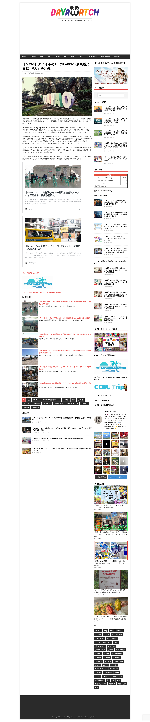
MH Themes (94, 717)
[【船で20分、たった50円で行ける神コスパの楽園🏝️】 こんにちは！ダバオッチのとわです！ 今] (106, 435)
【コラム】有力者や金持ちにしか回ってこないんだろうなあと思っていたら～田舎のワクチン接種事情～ (115, 250)
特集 (41, 57)
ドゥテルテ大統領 (118, 661)
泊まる (73, 57)
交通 (120, 676)
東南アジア (112, 684)
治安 (119, 684)
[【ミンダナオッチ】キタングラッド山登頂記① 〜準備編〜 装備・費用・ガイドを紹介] (98, 135)
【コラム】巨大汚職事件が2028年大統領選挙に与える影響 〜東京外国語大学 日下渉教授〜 (115, 214)
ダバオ (116, 642)
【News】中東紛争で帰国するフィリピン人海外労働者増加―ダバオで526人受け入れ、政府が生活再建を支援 (62, 429)
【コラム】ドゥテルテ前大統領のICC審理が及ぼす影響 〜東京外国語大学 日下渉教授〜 (115, 202)
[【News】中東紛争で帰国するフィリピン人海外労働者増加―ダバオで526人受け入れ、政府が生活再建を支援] (26, 432)
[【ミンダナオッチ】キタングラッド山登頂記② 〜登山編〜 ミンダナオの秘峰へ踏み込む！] (98, 123)
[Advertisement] (75, 39)
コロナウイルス (99, 638)
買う (81, 57)
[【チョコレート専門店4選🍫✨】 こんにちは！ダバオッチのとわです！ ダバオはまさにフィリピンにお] (98, 444)
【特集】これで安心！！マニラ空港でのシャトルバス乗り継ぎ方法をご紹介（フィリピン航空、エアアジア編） (115, 146)
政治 (118, 680)
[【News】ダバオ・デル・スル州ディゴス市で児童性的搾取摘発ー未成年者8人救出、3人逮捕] (26, 422)
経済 (124, 684)
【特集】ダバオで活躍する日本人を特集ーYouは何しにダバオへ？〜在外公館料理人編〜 (115, 306)
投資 (113, 680)
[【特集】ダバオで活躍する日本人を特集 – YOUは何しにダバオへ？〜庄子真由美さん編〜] (98, 284)
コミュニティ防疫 (117, 635)
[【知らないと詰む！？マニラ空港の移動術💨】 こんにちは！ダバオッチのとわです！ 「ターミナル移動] (106, 452)
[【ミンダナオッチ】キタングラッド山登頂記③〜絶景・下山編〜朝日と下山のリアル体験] (98, 111)
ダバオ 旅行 (116, 657)
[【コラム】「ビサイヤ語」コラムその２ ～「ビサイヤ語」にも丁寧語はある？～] (98, 228)
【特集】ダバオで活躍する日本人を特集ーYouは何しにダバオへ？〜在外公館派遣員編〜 (115, 270)
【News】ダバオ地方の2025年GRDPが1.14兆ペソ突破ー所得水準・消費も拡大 (57, 438)
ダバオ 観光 (111, 646)
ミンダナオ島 (108, 672)
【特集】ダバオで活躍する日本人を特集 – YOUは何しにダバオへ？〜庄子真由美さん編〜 (115, 282)
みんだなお (37, 404)
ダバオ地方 (98, 653)
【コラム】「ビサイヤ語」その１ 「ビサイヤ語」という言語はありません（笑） (115, 238)
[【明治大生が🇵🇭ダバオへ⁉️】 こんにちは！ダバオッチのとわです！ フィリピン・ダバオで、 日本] (124, 470)
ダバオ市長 (98, 657)
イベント (106, 635)
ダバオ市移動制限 (117, 653)
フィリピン (27, 404)
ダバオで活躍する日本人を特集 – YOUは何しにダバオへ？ (110, 262)
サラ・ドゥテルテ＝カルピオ (103, 642)
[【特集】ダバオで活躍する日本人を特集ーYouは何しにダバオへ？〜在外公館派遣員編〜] (98, 272)
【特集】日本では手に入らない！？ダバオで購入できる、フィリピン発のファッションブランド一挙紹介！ (110, 534)
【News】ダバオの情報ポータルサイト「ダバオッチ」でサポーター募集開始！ (115, 159)
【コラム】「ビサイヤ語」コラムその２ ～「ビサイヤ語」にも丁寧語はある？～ (115, 226)
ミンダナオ (98, 672)
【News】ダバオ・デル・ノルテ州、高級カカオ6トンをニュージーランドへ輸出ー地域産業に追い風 (61, 449)
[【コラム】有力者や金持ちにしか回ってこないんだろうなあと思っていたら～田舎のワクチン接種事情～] (98, 252)
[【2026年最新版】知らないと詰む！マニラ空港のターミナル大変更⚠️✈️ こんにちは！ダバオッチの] (98, 435)
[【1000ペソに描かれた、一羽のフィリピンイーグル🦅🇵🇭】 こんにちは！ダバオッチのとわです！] (115, 461)
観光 (96, 688)
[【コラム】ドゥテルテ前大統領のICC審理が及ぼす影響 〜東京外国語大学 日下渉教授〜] (98, 204)
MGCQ (112, 631)
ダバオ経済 (108, 661)
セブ (73, 400)
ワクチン (97, 676)
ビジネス (105, 665)
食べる (58, 57)
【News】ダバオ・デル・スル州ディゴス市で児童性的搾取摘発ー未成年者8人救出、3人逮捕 (61, 419)
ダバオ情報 (107, 657)
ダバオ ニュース (100, 646)
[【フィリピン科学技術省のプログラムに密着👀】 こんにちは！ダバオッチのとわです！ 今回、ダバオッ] (124, 435)
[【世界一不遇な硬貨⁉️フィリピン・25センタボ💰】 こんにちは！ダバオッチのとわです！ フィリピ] (124, 461)
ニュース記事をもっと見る (31, 273)
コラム (49, 57)
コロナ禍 (65, 400)
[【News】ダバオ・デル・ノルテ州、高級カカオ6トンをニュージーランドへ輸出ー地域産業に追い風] (26, 453)
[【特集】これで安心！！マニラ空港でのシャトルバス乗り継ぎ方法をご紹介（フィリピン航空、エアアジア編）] (98, 147)
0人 (29, 400)
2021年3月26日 (29, 73)
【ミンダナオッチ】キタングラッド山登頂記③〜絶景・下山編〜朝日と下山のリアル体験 (115, 109)
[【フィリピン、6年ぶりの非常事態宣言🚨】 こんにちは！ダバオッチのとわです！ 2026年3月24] (98, 470)
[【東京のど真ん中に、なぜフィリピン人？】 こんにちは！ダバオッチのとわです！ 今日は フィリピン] (106, 461)
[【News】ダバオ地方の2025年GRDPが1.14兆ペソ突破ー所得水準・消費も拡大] (26, 442)
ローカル (116, 672)
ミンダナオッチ (92, 57)
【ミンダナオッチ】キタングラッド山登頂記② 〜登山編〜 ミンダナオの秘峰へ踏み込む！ (115, 121)
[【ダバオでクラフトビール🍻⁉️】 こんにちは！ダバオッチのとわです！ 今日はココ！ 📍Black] (124, 444)
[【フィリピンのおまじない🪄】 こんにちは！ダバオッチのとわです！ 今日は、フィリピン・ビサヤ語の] (106, 444)
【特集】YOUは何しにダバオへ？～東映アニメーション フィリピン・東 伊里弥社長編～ (115, 318)
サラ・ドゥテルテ (112, 638)
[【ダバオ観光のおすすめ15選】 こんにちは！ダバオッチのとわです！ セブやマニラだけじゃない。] (98, 461)
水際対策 (26, 407)
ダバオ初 (110, 650)
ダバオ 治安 (98, 661)
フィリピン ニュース (101, 669)
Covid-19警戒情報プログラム (51, 400)
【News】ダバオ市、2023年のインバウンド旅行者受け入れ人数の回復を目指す (64, 318)
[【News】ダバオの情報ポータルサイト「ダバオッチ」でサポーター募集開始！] (98, 161)
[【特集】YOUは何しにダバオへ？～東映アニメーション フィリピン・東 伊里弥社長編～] (98, 320)
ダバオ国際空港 (120, 650)
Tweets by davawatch (101, 400)
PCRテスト (119, 631)
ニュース (33, 57)
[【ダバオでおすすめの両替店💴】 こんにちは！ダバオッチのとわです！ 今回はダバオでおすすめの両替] (115, 435)
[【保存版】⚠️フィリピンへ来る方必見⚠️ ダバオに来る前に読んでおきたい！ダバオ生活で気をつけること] (115, 444)
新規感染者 (85, 404)
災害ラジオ (36, 407)
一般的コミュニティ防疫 (110, 676)
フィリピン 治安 (113, 669)
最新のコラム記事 (100, 195)
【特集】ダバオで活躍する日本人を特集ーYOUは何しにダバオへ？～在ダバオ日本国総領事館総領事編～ (115, 294)
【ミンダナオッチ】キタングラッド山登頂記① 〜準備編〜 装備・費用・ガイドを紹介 (115, 133)
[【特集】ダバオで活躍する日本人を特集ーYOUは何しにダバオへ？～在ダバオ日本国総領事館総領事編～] (98, 296)
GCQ (105, 631)
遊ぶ (65, 57)
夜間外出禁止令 (59, 404)
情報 (108, 680)
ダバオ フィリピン (100, 650)
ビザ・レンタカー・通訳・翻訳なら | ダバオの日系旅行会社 (41, 292)
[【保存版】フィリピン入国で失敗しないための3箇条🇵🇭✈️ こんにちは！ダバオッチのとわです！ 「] (124, 452)
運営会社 (116, 57)
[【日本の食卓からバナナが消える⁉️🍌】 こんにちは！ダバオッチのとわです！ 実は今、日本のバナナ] (106, 470)
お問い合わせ (105, 57)
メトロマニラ (47, 404)
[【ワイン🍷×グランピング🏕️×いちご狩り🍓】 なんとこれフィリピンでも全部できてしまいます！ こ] (115, 470)
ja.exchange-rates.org (105, 191)
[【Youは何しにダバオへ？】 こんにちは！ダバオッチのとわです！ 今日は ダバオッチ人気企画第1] (115, 452)
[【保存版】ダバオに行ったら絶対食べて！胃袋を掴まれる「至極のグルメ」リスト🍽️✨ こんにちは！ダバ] (98, 452)
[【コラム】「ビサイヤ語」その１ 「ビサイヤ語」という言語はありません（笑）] (98, 240)
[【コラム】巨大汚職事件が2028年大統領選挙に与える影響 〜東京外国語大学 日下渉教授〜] (98, 216)
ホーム (24, 57)
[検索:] (111, 95)
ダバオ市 (80, 400)
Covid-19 (36, 400)
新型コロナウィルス (72, 404)
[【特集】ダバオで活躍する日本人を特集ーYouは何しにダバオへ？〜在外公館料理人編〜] (98, 308)
